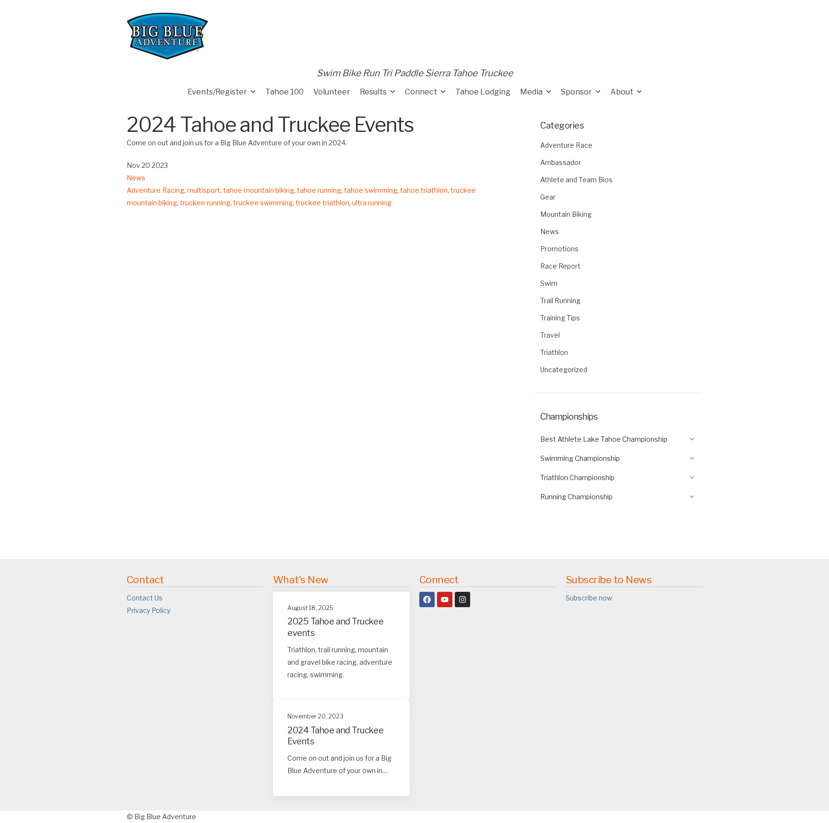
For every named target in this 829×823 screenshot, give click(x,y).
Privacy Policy (148, 610)
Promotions (559, 249)
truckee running (205, 203)
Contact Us (145, 598)
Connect (421, 91)
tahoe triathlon (424, 190)
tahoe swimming (370, 190)
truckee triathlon (322, 203)
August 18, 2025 (310, 607)
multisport (203, 190)
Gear (548, 197)
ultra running (371, 203)
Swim (548, 283)
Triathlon (554, 352)
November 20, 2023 (315, 716)
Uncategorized (563, 369)
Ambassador (560, 162)
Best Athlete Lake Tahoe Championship (603, 439)
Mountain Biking (566, 214)
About (621, 91)
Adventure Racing (155, 190)
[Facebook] (427, 599)
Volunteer (331, 91)
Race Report (560, 266)
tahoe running (319, 190)
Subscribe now (589, 598)
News (549, 231)
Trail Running (560, 300)
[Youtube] (444, 599)
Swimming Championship (580, 458)
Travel (550, 335)
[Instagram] (462, 599)
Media (531, 91)
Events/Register (217, 91)
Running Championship (576, 497)
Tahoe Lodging (482, 91)
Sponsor (576, 91)
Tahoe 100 (284, 91)
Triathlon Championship (577, 477)
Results (373, 91)
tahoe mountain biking (258, 190)
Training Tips (560, 318)
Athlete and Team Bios (576, 180)
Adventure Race (566, 145)
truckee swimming (263, 203)
